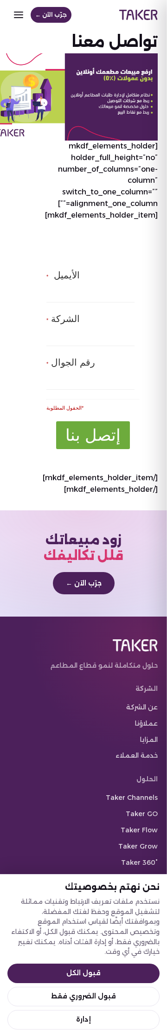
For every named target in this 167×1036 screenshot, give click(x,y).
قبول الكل (83, 973)
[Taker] (138, 14)
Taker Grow (138, 846)
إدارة (83, 1019)
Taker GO (142, 814)
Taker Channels (132, 797)
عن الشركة (142, 707)
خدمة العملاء (137, 755)
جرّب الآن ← (51, 14)
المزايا (149, 739)
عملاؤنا (146, 723)
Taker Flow (139, 830)
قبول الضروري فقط (83, 996)
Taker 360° (139, 862)
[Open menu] (18, 15)
